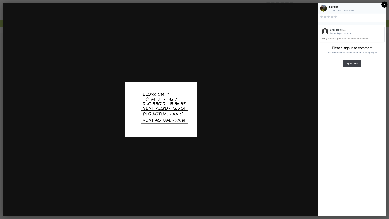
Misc (25, 11)
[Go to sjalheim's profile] (323, 8)
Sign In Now (352, 63)
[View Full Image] (313, 8)
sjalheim (334, 7)
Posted (340, 33)
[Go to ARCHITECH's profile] (325, 31)
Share (308, 210)
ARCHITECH (336, 29)
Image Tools (287, 210)
